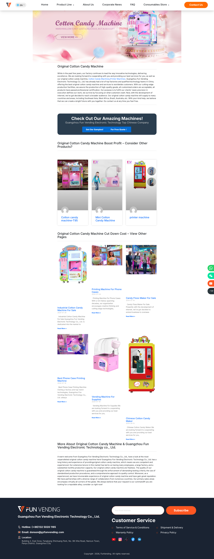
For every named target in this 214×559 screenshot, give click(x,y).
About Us (88, 4)
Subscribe (181, 510)
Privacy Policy (168, 532)
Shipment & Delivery (171, 527)
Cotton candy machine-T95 (69, 219)
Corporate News (112, 4)
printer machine (139, 217)
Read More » (62, 328)
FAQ (132, 4)
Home (44, 4)
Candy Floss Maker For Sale (141, 298)
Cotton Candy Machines (99, 79)
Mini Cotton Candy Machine (105, 219)
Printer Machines (117, 79)
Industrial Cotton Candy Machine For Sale (70, 309)
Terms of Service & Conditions (132, 527)
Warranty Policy (124, 532)
